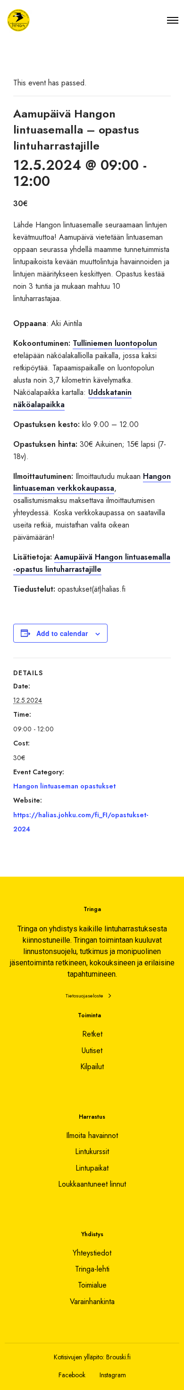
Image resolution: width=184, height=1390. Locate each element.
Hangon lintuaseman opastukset (64, 786)
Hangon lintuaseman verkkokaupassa (92, 482)
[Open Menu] (172, 20)
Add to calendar (62, 633)
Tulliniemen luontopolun (115, 343)
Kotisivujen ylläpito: (79, 1357)
